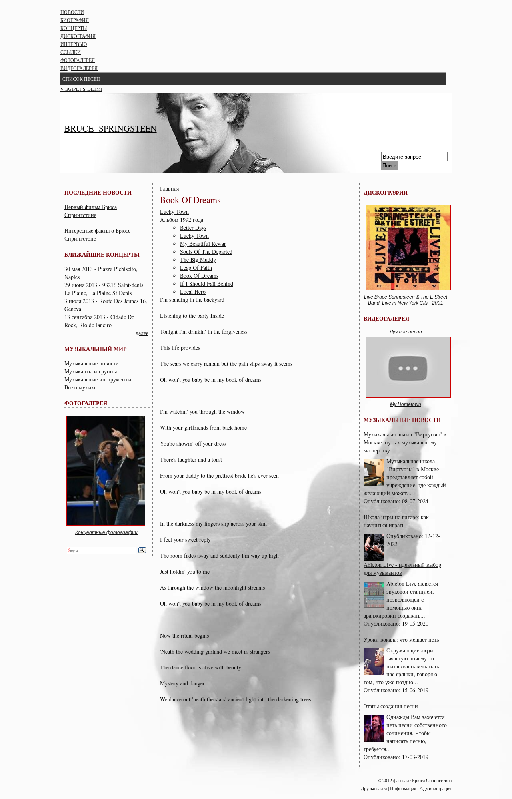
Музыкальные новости (91, 363)
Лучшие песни (406, 332)
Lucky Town (174, 211)
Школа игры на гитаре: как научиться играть (396, 521)
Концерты (73, 28)
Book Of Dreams (199, 275)
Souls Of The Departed (206, 251)
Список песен (81, 79)
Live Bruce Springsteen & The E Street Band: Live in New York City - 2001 (405, 300)
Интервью (73, 44)
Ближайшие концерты (102, 254)
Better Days (193, 227)
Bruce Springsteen (110, 128)
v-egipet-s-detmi (81, 89)
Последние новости (98, 192)
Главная (169, 188)
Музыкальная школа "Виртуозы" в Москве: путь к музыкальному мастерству (405, 442)
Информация (403, 788)
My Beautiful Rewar (203, 243)
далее (142, 333)
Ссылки (70, 52)
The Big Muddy (198, 259)
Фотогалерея (77, 60)
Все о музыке (80, 387)
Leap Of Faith (196, 267)
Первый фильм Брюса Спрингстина (90, 211)
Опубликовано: (383, 501)
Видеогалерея (79, 68)
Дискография (78, 36)
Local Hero (193, 291)
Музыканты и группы (90, 371)
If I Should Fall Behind (206, 283)
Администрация (436, 788)
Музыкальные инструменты (97, 379)
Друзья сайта (374, 788)
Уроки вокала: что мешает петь (401, 639)
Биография (74, 20)
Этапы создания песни (391, 706)
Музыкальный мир (95, 349)
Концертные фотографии (106, 532)
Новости (72, 12)
